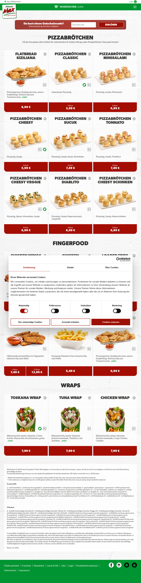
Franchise (26, 565)
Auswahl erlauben (70, 322)
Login (131, 2)
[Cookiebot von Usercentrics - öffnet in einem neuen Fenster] (118, 259)
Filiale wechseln (11, 565)
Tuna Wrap (70, 398)
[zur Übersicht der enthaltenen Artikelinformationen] (45, 54)
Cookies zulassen (110, 322)
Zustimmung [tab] (29, 267)
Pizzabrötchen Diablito (70, 180)
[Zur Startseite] (9, 11)
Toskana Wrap (26, 398)
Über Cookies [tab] (111, 267)
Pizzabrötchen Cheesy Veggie (26, 180)
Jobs (63, 565)
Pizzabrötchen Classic (70, 56)
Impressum (24, 570)
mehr (24, 97)
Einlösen (111, 25)
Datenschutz (10, 570)
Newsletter (39, 565)
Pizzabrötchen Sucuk (70, 121)
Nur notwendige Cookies (30, 322)
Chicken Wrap (115, 398)
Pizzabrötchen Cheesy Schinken (115, 180)
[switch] (55, 311)
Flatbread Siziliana (26, 56)
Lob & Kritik (52, 565)
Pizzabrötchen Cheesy (26, 121)
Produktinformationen (87, 565)
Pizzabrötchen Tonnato (115, 121)
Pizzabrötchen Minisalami (115, 56)
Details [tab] (70, 267)
